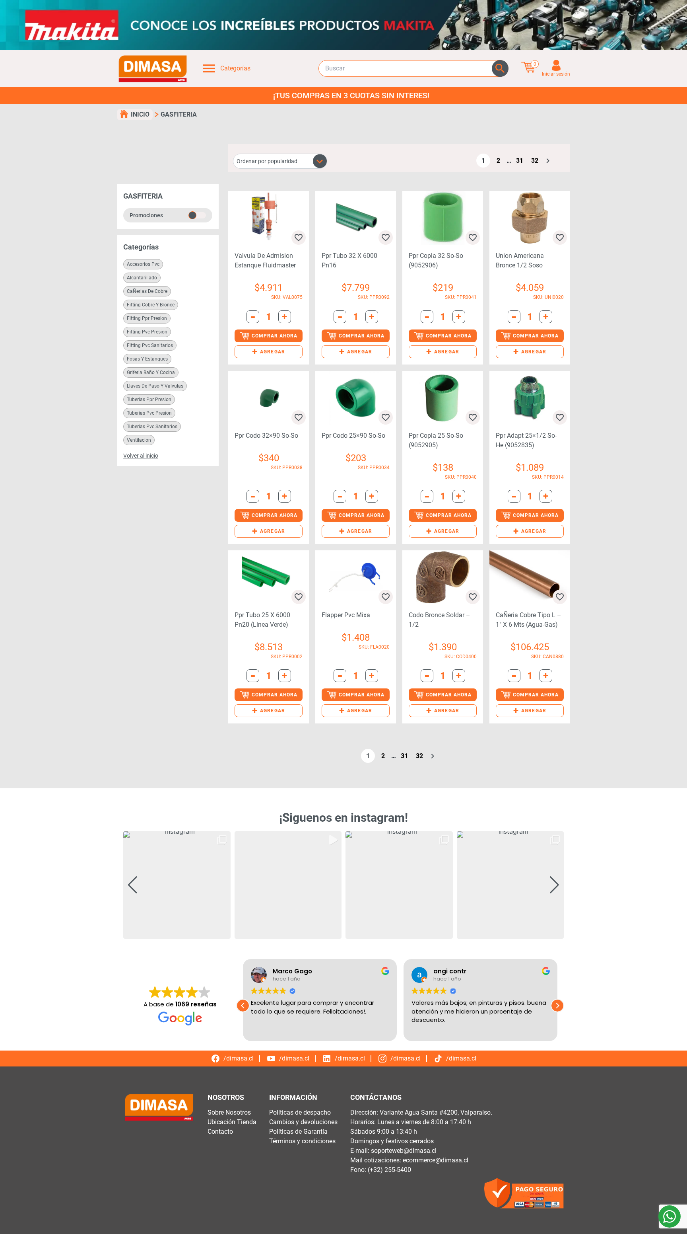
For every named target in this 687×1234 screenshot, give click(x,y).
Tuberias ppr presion (149, 399)
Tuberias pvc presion (149, 413)
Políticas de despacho (300, 1112)
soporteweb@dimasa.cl (404, 1150)
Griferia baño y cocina (151, 372)
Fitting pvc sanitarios (150, 345)
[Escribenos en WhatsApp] (669, 1216)
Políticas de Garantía (298, 1131)
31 (519, 160)
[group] (177, 885)
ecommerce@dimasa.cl (435, 1160)
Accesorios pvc (143, 264)
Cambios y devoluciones (303, 1122)
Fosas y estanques (147, 359)
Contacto (220, 1131)
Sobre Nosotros (229, 1112)
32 (534, 160)
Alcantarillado (142, 278)
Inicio (140, 114)
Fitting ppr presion (147, 318)
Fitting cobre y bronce (151, 305)
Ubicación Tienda (232, 1122)
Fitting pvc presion (147, 332)
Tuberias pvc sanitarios (152, 426)
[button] (269, 351)
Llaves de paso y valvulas (155, 386)
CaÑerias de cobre (147, 291)
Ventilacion (139, 440)
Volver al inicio (140, 455)
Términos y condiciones (302, 1141)
